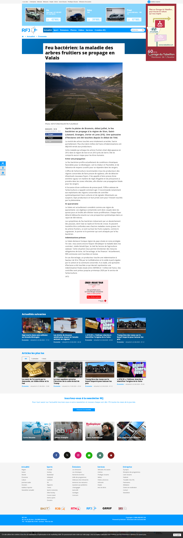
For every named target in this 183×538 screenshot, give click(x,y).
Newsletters (89, 455)
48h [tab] (26, 359)
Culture (24, 480)
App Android (111, 455)
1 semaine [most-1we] (34, 359)
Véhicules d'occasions (85, 1)
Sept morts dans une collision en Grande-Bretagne (35, 336)
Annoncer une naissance (79, 482)
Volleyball (50, 477)
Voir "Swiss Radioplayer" (57, 431)
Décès (56, 1)
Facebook (56, 455)
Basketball (50, 475)
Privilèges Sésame (73, 1)
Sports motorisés (52, 490)
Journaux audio (26, 482)
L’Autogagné (76, 487)
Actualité (48, 30)
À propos (126, 470)
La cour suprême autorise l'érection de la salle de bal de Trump (66, 381)
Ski (48, 482)
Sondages (75, 493)
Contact (125, 490)
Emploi (51, 1)
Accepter (177, 535)
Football (49, 470)
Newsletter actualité (28, 490)
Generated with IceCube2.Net (136, 519)
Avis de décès (102, 487)
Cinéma (100, 472)
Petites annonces (103, 480)
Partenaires (126, 482)
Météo (100, 477)
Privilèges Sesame (103, 475)
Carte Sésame (63, 1)
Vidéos (81, 30)
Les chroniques (77, 472)
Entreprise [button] (33, 1)
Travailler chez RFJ (128, 480)
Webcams (46, 1)
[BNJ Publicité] (44, 508)
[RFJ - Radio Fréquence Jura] (91, 508)
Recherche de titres (78, 475)
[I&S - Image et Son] (123, 508)
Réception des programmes (131, 472)
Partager (50, 134)
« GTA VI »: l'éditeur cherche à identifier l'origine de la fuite (98, 336)
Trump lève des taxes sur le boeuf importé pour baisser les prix (130, 337)
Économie (42, 36)
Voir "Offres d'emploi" (26, 431)
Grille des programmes (79, 477)
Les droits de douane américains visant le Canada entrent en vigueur (66, 337)
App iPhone (100, 455)
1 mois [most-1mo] (44, 359)
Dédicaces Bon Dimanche (80, 480)
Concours (75, 495)
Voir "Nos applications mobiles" (89, 431)
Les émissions (76, 470)
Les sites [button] (25, 1)
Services (89, 30)
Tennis (49, 487)
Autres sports (51, 498)
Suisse (24, 472)
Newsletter (126, 493)
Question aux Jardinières (79, 485)
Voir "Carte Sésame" (121, 431)
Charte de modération (130, 487)
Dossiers (24, 485)
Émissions (64, 30)
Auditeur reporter (27, 487)
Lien (49, 141)
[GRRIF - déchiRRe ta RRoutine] (107, 508)
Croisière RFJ (100, 30)
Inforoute (39, 1)
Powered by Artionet (119, 519)
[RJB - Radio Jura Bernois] (60, 508)
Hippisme (50, 485)
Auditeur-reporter (155, 1)
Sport (56, 30)
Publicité (125, 477)
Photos (73, 30)
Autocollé (75, 490)
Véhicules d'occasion (104, 470)
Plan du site (49, 521)
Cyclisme (49, 480)
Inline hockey (51, 493)
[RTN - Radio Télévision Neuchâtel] (76, 508)
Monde (24, 475)
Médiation (126, 485)
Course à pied (51, 495)
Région (24, 470)
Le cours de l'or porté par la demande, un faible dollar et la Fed (35, 381)
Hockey (49, 472)
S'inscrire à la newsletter (84, 409)
